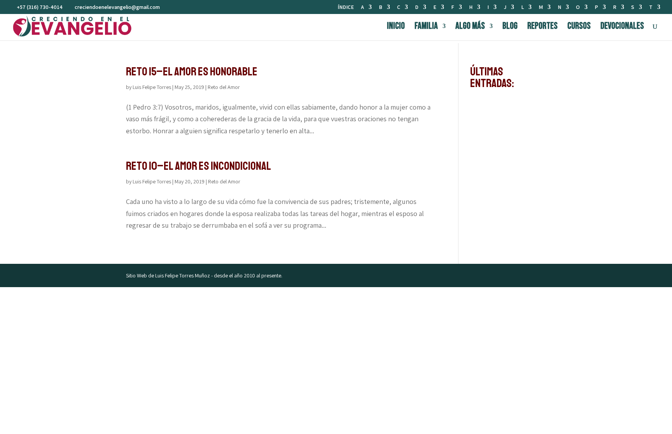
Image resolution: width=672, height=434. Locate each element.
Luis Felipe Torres (152, 87)
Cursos (579, 27)
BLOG (510, 27)
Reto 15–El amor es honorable (191, 71)
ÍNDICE (346, 7)
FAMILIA (426, 27)
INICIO (396, 27)
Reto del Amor (224, 87)
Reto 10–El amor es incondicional (198, 166)
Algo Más (470, 27)
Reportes (542, 27)
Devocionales (622, 27)
